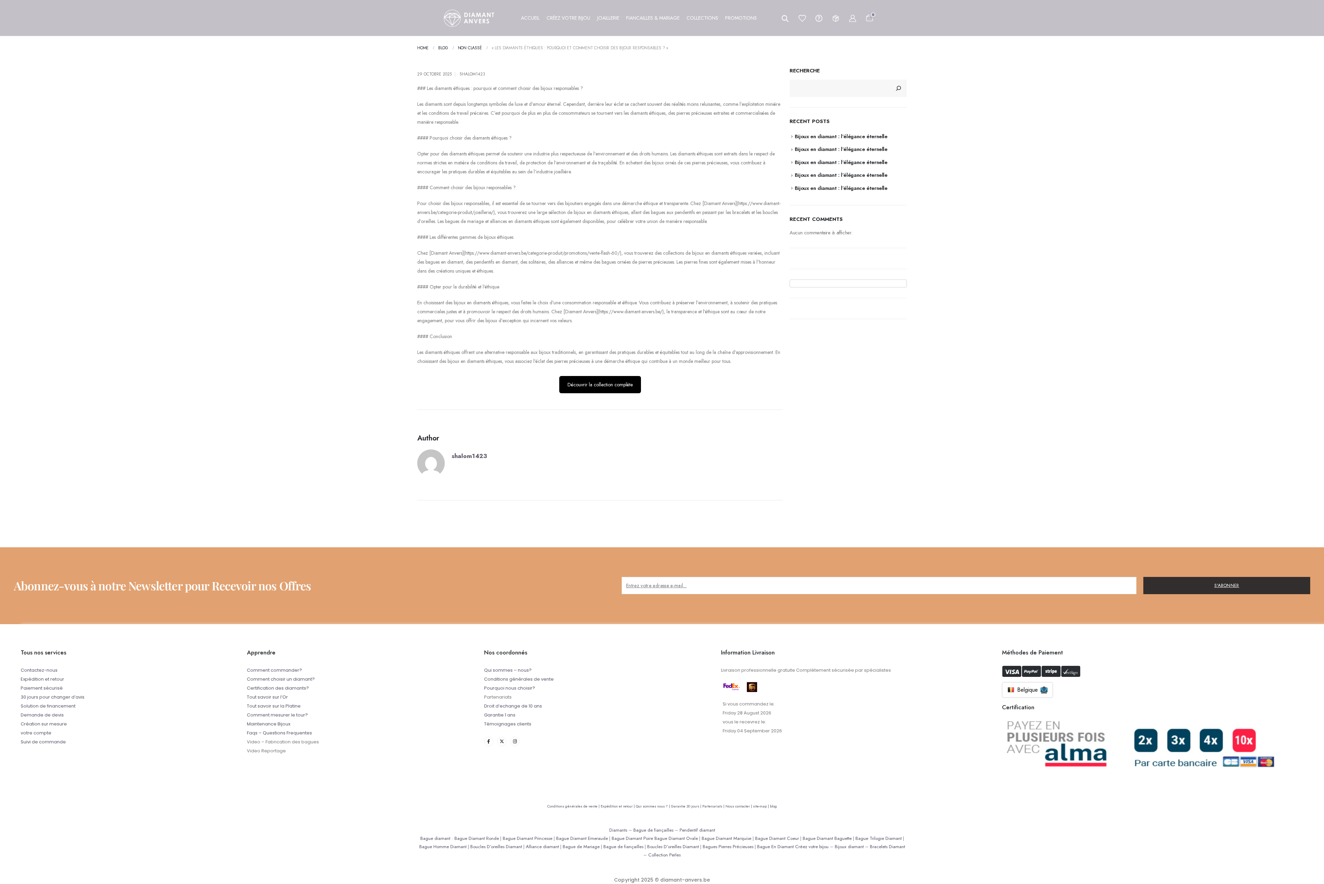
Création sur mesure (44, 724)
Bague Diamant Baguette (827, 838)
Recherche (805, 70)
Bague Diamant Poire (632, 838)
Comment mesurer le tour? (277, 715)
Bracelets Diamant (887, 846)
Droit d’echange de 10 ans (513, 706)
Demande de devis (42, 715)
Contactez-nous (39, 670)
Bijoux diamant (849, 846)
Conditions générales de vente (519, 679)
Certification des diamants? (278, 688)
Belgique (1027, 690)
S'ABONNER (1226, 585)
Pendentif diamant (697, 830)
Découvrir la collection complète (600, 384)
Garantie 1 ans (499, 715)
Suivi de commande (43, 742)
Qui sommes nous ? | (653, 806)
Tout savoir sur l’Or (267, 697)
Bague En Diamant (775, 846)
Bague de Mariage (581, 846)
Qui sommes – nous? (508, 670)
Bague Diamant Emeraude (582, 838)
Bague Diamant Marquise (726, 838)
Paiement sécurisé (42, 688)
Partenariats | (713, 806)
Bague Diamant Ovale (676, 838)
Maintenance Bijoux (268, 724)
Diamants (618, 830)
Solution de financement (48, 706)
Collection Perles (664, 855)
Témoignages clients (507, 724)
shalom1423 (472, 74)
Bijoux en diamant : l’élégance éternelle (841, 136)
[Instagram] (515, 741)
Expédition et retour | (618, 806)
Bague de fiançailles (653, 830)
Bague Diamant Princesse (527, 838)
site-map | (761, 806)
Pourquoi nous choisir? (509, 688)
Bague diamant (435, 838)
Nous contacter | (739, 806)
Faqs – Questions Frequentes (279, 733)
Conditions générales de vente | (574, 806)
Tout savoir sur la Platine (274, 706)
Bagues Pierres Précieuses (728, 846)
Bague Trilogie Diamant (878, 838)
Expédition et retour (42, 679)
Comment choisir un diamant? (281, 679)
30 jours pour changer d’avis (52, 697)
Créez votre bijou (812, 846)
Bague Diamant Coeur (777, 838)
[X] (501, 741)
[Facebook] (488, 741)
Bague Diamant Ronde (476, 838)
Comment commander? (274, 670)
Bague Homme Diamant (443, 846)
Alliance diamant (542, 846)
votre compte (36, 733)
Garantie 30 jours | (686, 806)
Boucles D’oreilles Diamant (496, 846)
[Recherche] (898, 88)
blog (773, 806)
